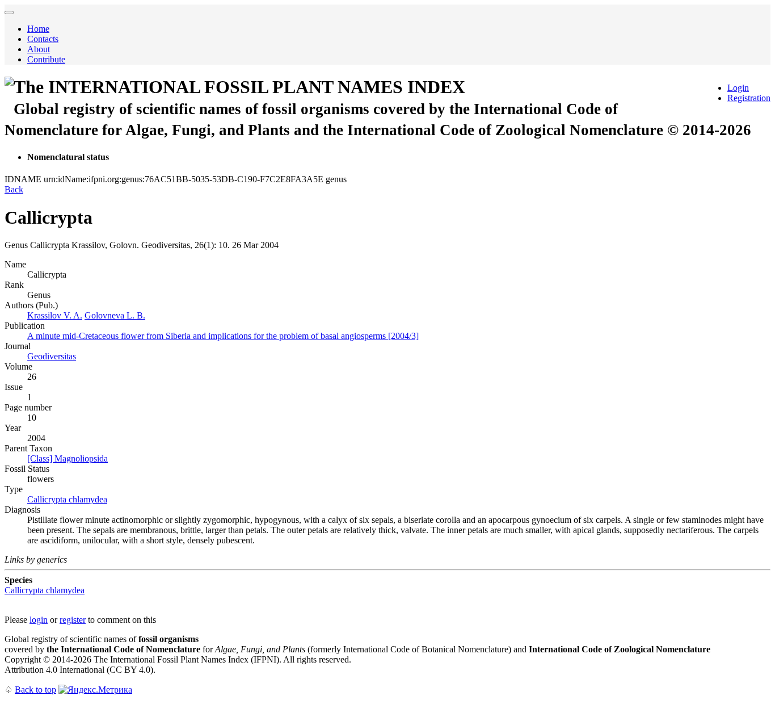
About (38, 49)
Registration (748, 98)
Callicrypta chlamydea (67, 499)
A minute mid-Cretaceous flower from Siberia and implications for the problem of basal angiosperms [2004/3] (223, 336)
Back (14, 189)
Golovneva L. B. (115, 315)
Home (38, 28)
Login (738, 88)
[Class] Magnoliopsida (67, 458)
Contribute (46, 59)
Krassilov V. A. (54, 315)
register (73, 620)
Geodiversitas (51, 356)
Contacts (42, 39)
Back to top (35, 689)
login (39, 620)
